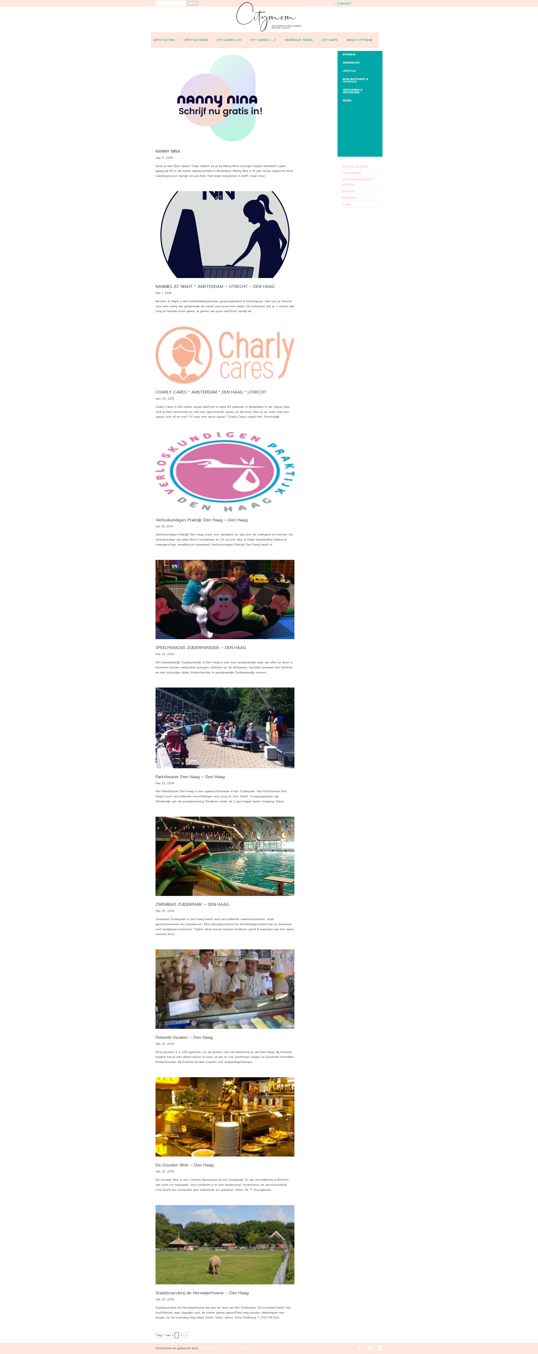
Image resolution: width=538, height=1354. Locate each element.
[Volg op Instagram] (331, 6)
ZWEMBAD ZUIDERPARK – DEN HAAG (192, 904)
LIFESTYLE (349, 71)
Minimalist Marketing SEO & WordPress (226, 1348)
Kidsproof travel (299, 40)
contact (344, 4)
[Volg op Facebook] (318, 6)
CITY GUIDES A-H (229, 40)
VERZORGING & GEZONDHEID (352, 91)
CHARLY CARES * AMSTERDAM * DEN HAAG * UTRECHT (211, 392)
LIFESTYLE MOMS (196, 40)
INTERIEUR (349, 54)
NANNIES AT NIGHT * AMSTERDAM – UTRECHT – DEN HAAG (215, 286)
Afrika (350, 107)
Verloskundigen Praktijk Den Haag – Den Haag (202, 520)
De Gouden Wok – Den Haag (185, 1165)
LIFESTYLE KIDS (164, 40)
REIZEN (347, 100)
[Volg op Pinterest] (325, 6)
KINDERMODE (351, 63)
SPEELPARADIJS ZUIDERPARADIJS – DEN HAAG (201, 647)
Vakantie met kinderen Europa (361, 133)
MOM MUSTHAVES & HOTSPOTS (355, 80)
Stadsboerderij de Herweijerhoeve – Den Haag (202, 1293)
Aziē (349, 124)
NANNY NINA (168, 151)
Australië (352, 115)
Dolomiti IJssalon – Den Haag (184, 1037)
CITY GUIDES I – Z (263, 40)
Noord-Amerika (357, 142)
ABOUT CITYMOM (359, 40)
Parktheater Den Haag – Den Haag (190, 777)
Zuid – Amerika (356, 151)
